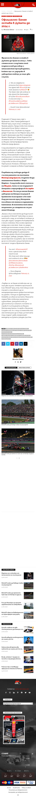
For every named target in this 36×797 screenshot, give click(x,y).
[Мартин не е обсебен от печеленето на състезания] (18, 383)
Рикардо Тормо (10, 328)
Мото (3, 16)
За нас (9, 787)
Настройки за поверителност (18, 792)
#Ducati (22, 87)
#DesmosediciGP (21, 249)
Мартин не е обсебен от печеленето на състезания (17, 395)
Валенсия (7, 191)
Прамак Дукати (6, 338)
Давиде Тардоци (6, 335)
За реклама (16, 787)
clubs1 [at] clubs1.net (22, 689)
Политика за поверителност (18, 790)
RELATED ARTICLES (11, 367)
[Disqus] (18, 486)
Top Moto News (17, 16)
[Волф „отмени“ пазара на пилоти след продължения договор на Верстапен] (28, 659)
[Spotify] (22, 693)
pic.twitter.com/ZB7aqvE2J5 (18, 103)
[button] (33, 5)
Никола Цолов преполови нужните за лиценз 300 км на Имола (12, 648)
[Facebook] (3, 344)
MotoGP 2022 (20, 328)
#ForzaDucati (13, 101)
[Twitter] (8, 344)
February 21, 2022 (14, 109)
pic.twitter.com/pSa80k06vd (18, 267)
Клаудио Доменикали (8, 330)
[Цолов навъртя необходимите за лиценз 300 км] (28, 640)
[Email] (25, 344)
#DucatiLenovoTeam (22, 96)
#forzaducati (19, 265)
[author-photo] (18, 353)
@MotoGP (23, 90)
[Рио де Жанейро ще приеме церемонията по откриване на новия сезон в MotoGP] (28, 605)
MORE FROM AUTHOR (24, 367)
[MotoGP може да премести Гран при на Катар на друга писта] (18, 440)
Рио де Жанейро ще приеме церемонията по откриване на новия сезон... (12, 604)
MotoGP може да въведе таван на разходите (15, 424)
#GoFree (12, 265)
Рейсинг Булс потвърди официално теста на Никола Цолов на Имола (12, 668)
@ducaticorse (13, 261)
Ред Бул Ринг (28, 337)
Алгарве (30, 188)
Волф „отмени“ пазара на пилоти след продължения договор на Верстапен (11, 658)
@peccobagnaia (24, 85)
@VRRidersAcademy (16, 263)
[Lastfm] (18, 362)
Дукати (4, 337)
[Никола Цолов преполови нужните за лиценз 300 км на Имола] (28, 649)
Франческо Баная (7, 332)
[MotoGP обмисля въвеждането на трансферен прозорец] (28, 615)
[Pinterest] (12, 344)
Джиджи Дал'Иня (25, 335)
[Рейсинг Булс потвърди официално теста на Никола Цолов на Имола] (28, 669)
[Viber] (17, 344)
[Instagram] (10, 693)
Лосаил (17, 330)
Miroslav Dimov (9, 29)
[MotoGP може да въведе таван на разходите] (18, 411)
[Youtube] (30, 693)
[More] (30, 344)
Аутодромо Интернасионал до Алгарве (12, 333)
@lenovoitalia (23, 261)
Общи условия (26, 787)
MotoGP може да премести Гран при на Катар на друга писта (18, 454)
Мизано (7, 186)
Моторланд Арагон (11, 178)
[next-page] (19, 458)
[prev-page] (17, 458)
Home (3, 11)
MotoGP (9, 11)
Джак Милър (16, 335)
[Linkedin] (21, 344)
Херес (26, 328)
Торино (23, 330)
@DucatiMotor (22, 101)
